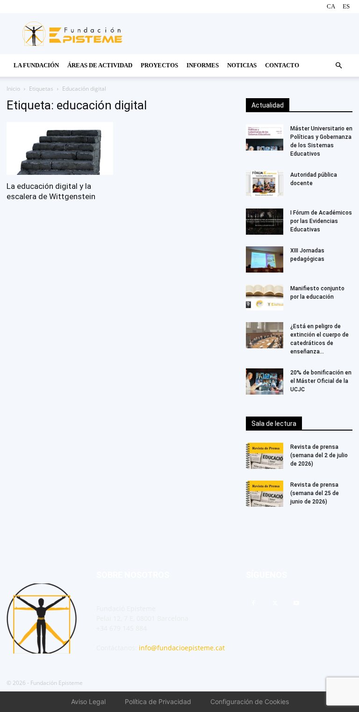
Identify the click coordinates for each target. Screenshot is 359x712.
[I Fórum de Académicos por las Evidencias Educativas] (264, 222)
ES (346, 6)
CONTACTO (282, 65)
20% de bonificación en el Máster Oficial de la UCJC (321, 381)
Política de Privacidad (158, 701)
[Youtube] (296, 603)
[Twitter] (274, 603)
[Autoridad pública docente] (264, 184)
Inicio (13, 89)
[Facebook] (253, 603)
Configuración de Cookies (249, 701)
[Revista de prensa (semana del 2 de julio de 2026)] (264, 456)
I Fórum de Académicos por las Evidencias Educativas (321, 221)
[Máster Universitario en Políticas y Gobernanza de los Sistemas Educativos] (264, 137)
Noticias (242, 65)
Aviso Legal (88, 701)
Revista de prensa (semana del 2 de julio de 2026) (319, 455)
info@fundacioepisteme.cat (182, 647)
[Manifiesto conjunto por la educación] (264, 297)
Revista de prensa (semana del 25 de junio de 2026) (314, 493)
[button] (338, 65)
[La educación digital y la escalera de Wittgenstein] (60, 148)
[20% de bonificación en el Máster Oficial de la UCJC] (264, 381)
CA (331, 6)
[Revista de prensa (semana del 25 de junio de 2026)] (264, 494)
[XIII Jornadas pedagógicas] (264, 259)
